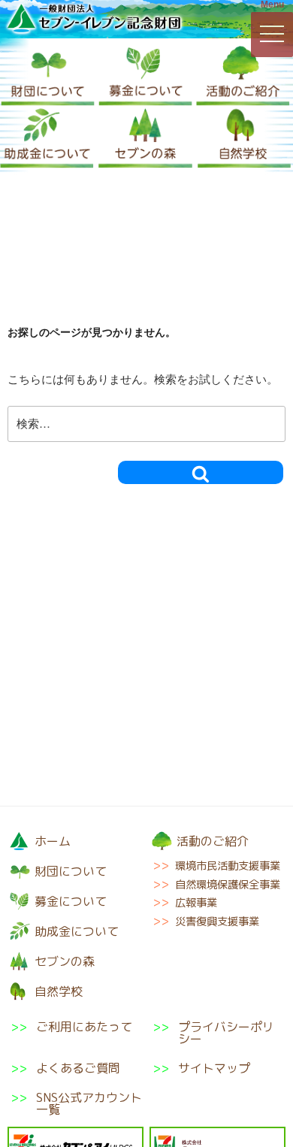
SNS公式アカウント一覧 (89, 1103)
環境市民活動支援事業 (227, 865)
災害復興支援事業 (217, 921)
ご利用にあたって (84, 1028)
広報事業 (196, 902)
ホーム (53, 841)
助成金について (47, 138)
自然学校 (244, 138)
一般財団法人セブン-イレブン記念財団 (94, 18)
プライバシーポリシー (226, 1033)
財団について (48, 75)
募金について (145, 75)
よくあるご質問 (78, 1068)
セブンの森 (145, 138)
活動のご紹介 (243, 75)
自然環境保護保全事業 (227, 884)
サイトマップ (214, 1068)
